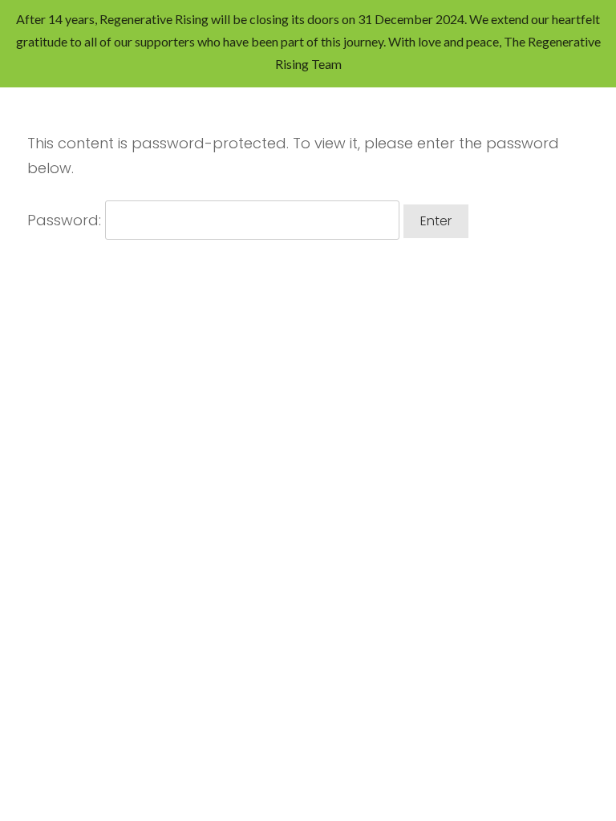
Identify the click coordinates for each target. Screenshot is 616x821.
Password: (66, 220)
